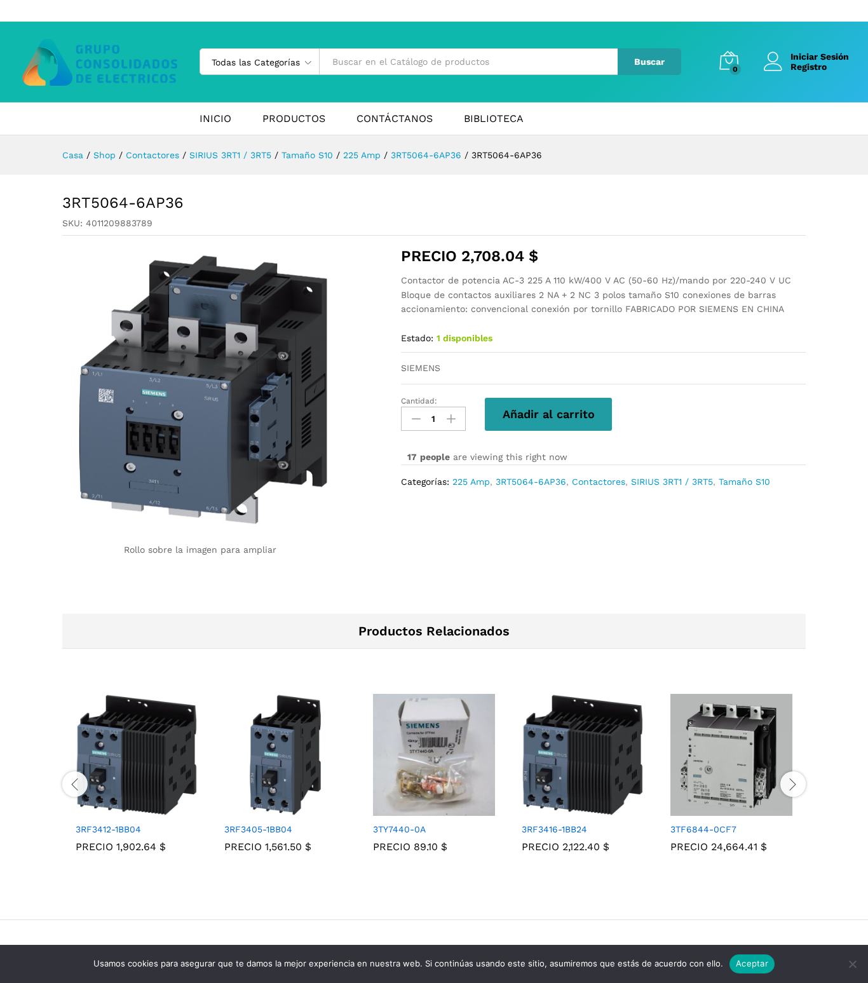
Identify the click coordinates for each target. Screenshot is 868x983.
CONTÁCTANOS (394, 119)
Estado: (417, 338)
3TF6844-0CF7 (703, 829)
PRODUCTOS (293, 119)
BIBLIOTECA (494, 119)
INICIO (215, 119)
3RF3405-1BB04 (258, 829)
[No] (852, 964)
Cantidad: (419, 401)
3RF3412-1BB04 (108, 829)
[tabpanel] (136, 782)
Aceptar (752, 963)
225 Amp (471, 482)
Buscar (649, 62)
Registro (808, 67)
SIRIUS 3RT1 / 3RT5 (672, 482)
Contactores (598, 482)
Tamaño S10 (744, 482)
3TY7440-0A (399, 829)
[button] (122, 808)
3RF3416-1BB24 (554, 829)
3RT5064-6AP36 (531, 482)
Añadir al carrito (549, 414)
